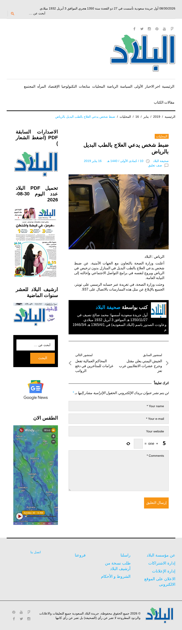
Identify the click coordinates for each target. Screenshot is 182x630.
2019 (156, 116)
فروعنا (80, 555)
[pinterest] (157, 28)
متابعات (84, 86)
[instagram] (149, 28)
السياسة (126, 86)
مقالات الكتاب (164, 102)
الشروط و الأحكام (116, 576)
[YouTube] (164, 28)
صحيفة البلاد (161, 161)
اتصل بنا (35, 552)
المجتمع (29, 86)
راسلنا (126, 555)
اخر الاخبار (152, 86)
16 (137, 116)
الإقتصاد (53, 86)
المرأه (41, 86)
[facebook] (134, 28)
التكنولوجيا (69, 86)
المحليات (98, 86)
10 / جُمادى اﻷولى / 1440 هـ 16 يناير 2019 (113, 161)
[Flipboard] (172, 28)
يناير (146, 116)
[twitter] (141, 28)
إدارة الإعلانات (163, 571)
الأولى (138, 86)
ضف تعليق (155, 165)
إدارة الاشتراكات (161, 563)
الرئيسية (168, 86)
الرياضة (112, 86)
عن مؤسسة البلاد (161, 555)
